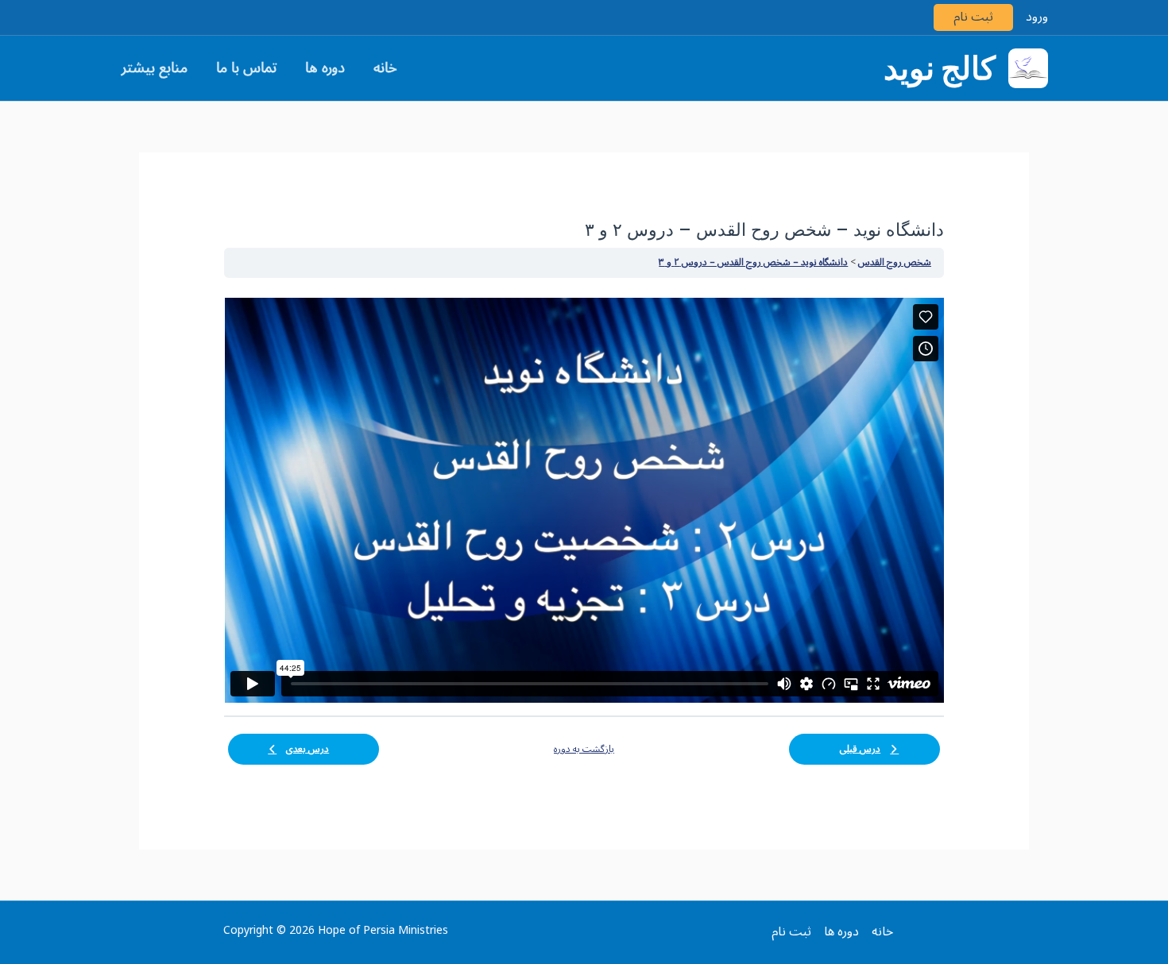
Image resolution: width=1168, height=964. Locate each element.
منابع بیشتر (155, 67)
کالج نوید (940, 68)
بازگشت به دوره (584, 749)
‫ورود (1037, 17)
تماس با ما (246, 67)
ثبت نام (973, 17)
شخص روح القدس (894, 262)
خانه (385, 67)
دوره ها (325, 67)
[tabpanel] (584, 500)
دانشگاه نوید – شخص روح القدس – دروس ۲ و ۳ (753, 262)
